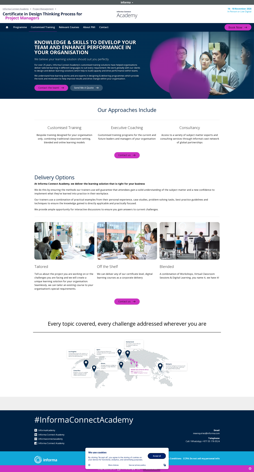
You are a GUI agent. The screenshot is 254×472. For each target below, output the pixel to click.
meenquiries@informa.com (206, 433)
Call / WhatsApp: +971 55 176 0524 (203, 441)
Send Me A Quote (84, 87)
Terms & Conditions (170, 458)
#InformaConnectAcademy (83, 419)
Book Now (235, 27)
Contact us (124, 155)
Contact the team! (48, 87)
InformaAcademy (46, 430)
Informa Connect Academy (16, 8)
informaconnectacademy (50, 438)
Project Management (43, 8)
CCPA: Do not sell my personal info (201, 458)
